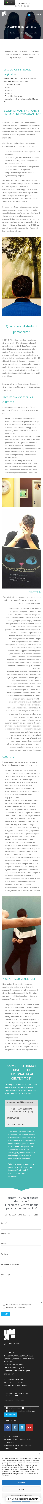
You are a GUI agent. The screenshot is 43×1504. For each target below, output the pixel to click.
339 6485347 (16, 1448)
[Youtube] (29, 1427)
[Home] (6, 33)
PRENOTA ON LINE (13, 1344)
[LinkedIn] (22, 1427)
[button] (39, 1454)
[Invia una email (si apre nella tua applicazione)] (27, 6)
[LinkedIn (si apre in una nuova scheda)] (21, 6)
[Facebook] (7, 1427)
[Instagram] (15, 1427)
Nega (21, 1489)
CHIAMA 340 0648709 (22, 4)
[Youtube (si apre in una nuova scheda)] (24, 6)
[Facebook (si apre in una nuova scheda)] (15, 6)
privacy (29, 1305)
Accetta (21, 1482)
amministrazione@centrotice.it (15, 1385)
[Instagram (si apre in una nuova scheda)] (18, 6)
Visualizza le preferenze (21, 1496)
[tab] (21, 1103)
